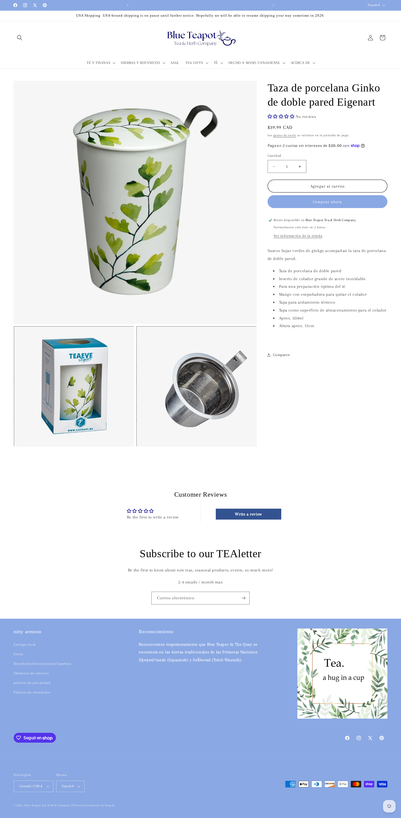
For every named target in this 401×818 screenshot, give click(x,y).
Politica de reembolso (32, 692)
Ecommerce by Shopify (99, 805)
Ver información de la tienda (298, 236)
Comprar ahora (327, 202)
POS (73, 805)
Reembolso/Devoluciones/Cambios (42, 664)
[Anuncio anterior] (128, 5)
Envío (18, 654)
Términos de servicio (31, 673)
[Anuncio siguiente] (273, 5)
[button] (20, 38)
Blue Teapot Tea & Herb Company (47, 805)
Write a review (248, 514)
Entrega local (25, 644)
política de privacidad (32, 683)
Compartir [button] (281, 355)
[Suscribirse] (243, 598)
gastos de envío (284, 135)
